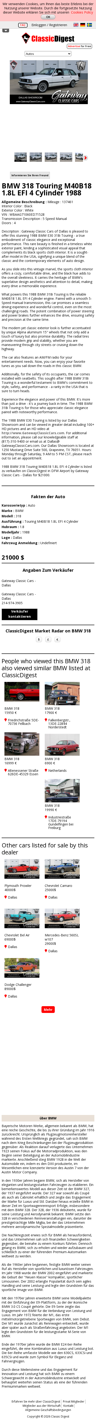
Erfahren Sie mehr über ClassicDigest (36, 1401)
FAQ (22, 25)
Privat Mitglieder (73, 1401)
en (76, 25)
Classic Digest (48, 39)
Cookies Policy (82, 12)
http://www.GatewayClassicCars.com (33, 433)
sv (89, 25)
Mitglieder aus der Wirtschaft (42, 1406)
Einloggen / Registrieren (49, 25)
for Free (79, 46)
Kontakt (68, 1406)
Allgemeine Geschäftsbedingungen (48, 1410)
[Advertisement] (48, 1064)
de (82, 25)
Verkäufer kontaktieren (19, 614)
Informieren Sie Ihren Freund (29, 175)
